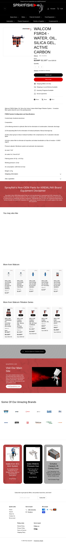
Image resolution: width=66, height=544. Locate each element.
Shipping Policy (21, 532)
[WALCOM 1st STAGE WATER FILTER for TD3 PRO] (20, 281)
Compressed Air (53, 21)
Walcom (16, 264)
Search (11, 511)
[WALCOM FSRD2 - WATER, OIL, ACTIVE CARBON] (33, 321)
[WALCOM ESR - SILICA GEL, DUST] (57, 320)
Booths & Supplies (38, 21)
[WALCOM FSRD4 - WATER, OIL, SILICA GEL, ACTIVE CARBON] (7, 238)
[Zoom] (17, 41)
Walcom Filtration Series (23, 302)
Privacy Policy (21, 528)
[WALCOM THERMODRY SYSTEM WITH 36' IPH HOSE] (8, 323)
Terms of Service (21, 530)
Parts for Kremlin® (35, 17)
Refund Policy (21, 526)
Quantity (36, 63)
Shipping (36, 70)
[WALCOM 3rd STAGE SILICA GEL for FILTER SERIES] (57, 281)
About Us (11, 514)
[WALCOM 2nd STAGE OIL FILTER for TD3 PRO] (45, 280)
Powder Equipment (23, 21)
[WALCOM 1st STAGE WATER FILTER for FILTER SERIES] (8, 282)
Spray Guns (13, 17)
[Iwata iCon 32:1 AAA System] (13, 454)
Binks (23, 17)
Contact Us (12, 516)
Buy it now (48, 79)
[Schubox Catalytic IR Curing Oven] (53, 454)
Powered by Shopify (38, 540)
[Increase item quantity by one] (41, 67)
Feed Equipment (50, 17)
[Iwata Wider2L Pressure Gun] (33, 454)
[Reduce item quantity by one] (35, 67)
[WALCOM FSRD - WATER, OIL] (45, 320)
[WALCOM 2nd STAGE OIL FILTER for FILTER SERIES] (33, 281)
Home (10, 509)
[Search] (5, 8)
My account (12, 518)
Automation (10, 21)
